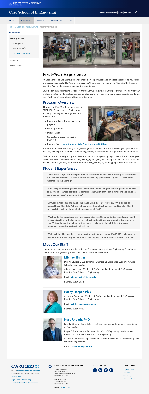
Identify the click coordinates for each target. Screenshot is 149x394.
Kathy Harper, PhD (77, 292)
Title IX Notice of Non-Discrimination (24, 383)
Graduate (14, 60)
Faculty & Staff (111, 13)
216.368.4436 (65, 387)
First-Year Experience (20, 53)
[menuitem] (13, 20)
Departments (16, 65)
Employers (127, 13)
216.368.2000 (16, 377)
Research (40, 21)
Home (11, 27)
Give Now (126, 373)
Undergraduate (32, 27)
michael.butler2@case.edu (83, 277)
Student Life (56, 21)
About (11, 21)
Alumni (120, 13)
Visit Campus (128, 376)
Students (102, 13)
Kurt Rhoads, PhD (77, 320)
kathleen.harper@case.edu (83, 304)
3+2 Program (17, 43)
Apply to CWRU (128, 370)
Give (70, 21)
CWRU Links (129, 366)
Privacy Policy (26, 380)
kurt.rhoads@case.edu (81, 346)
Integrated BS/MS (19, 48)
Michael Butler (74, 257)
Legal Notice (16, 380)
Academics (25, 21)
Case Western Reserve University (28, 371)
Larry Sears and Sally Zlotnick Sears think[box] (85, 144)
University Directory (130, 379)
